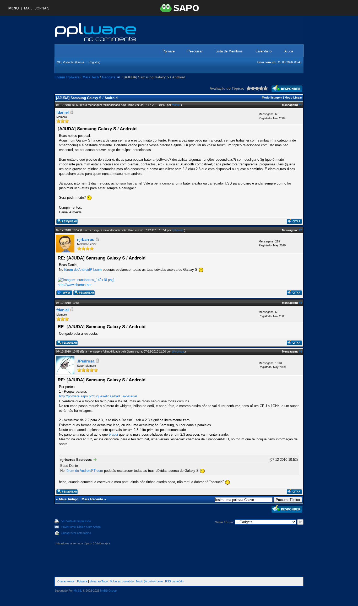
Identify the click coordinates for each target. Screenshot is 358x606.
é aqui (113, 434)
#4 (300, 351)
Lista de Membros (229, 51)
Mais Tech (91, 77)
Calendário (264, 51)
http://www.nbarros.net (74, 285)
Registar (94, 62)
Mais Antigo (68, 499)
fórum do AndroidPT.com (83, 270)
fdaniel (176, 104)
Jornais (42, 8)
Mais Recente (92, 499)
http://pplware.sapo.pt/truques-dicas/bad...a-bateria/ (98, 396)
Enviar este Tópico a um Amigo (81, 526)
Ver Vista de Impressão (76, 521)
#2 (300, 230)
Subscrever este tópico (76, 532)
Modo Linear (293, 97)
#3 (300, 302)
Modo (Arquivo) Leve (149, 581)
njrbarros (177, 230)
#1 (300, 104)
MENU (13, 8)
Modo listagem (272, 97)
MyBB (77, 590)
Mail (28, 8)
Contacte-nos (66, 581)
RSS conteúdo (174, 581)
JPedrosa (178, 351)
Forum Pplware (67, 77)
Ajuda (288, 51)
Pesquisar (195, 51)
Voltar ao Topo (99, 581)
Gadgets (108, 77)
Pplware (168, 51)
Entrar (80, 62)
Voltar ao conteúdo (122, 581)
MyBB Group (108, 590)
